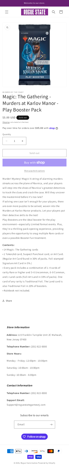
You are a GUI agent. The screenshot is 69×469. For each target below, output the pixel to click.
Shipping (6, 122)
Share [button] (9, 300)
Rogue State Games (29, 463)
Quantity (7, 134)
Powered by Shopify (46, 463)
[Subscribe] (51, 425)
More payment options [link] (34, 170)
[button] (6, 12)
